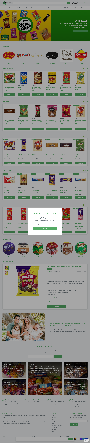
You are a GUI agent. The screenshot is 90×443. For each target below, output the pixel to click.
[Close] (59, 211)
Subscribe (45, 228)
